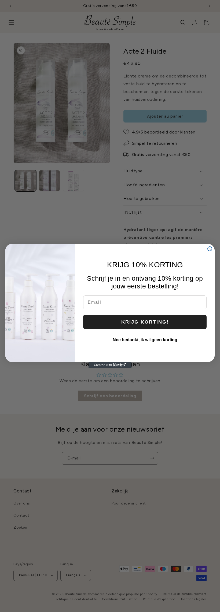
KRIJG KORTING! (145, 322)
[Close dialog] (210, 249)
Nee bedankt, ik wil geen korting (145, 339)
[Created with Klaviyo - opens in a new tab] (110, 365)
